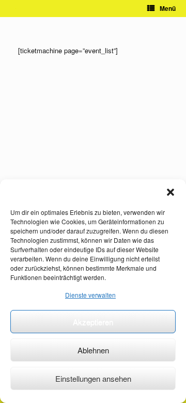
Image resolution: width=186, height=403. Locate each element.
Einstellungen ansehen (93, 378)
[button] (170, 192)
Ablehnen (93, 350)
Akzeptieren (93, 321)
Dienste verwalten (90, 294)
